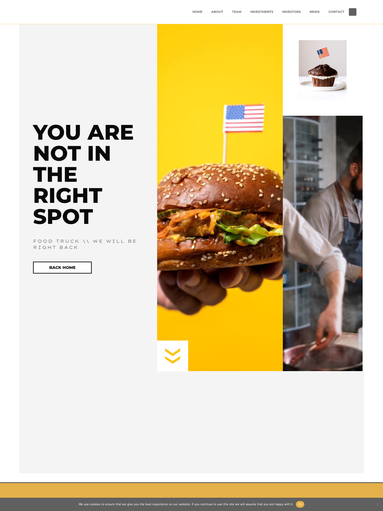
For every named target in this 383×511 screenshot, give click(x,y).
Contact (336, 12)
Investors (291, 12)
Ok (300, 504)
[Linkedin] (352, 12)
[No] (377, 504)
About (217, 12)
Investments (261, 12)
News (315, 12)
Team (236, 12)
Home (197, 12)
